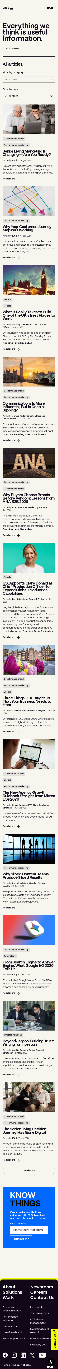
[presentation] (29, 1171)
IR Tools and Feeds (40, 1339)
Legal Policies (22, 1365)
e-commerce (10, 1326)
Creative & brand (12, 1332)
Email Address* (18, 1224)
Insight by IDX (37, 1345)
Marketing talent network (39, 1331)
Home (5, 48)
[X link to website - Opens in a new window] (32, 1355)
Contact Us (42, 1298)
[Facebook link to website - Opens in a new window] (5, 1355)
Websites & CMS (39, 1313)
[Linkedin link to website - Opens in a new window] (23, 1355)
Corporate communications (12, 1309)
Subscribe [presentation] (21, 1239)
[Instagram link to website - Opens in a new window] (14, 1355)
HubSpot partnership (14, 1339)
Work (8, 1298)
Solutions (12, 1293)
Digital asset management (38, 1321)
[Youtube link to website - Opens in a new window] (42, 1355)
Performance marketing (10, 1318)
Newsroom (41, 1287)
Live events (36, 1307)
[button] (8, 8)
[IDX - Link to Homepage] (51, 8)
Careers (38, 1293)
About (9, 1287)
